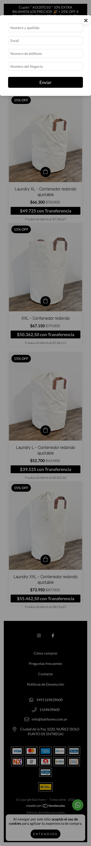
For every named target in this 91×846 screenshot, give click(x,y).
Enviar (45, 82)
